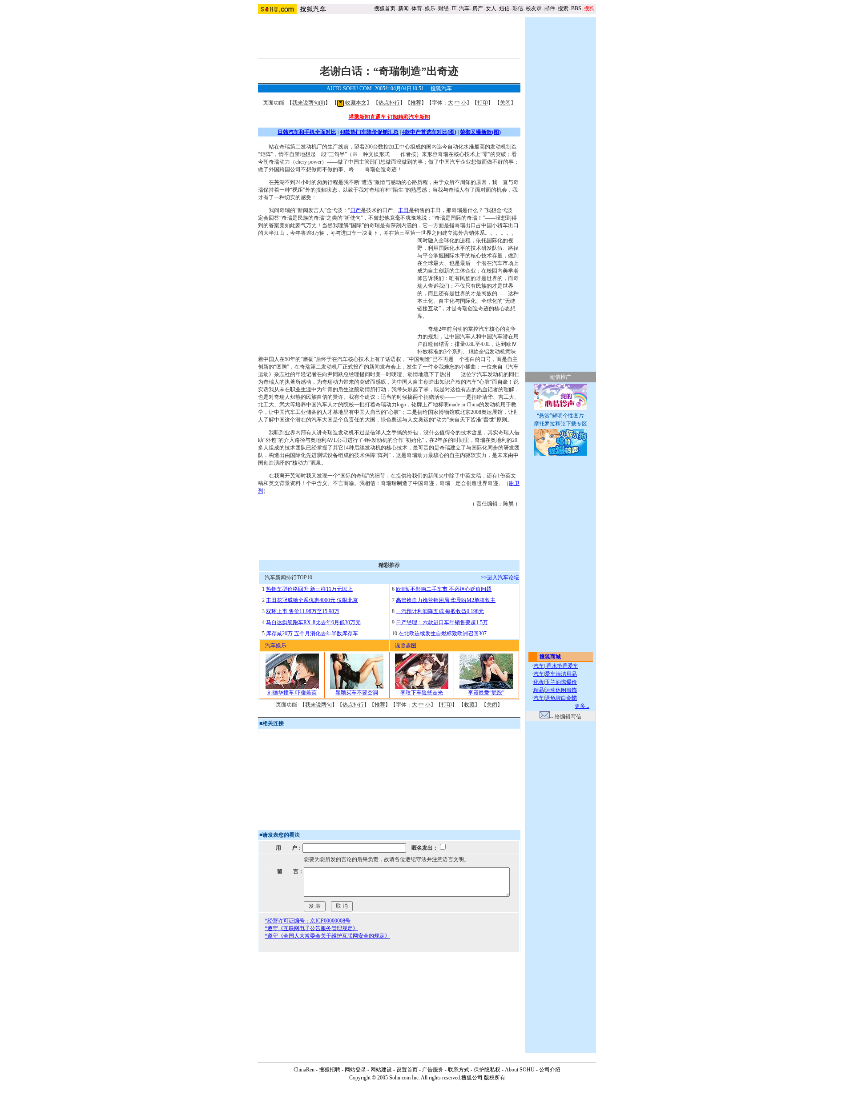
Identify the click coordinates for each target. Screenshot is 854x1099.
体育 (416, 8)
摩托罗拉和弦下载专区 (560, 424)
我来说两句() (308, 103)
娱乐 (430, 8)
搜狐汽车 (441, 88)
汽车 (464, 8)
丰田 (403, 210)
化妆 (538, 682)
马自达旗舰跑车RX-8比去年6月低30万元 (313, 622)
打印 (482, 103)
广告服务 (432, 1070)
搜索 (563, 8)
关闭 (505, 103)
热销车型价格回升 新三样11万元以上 (309, 589)
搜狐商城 (550, 657)
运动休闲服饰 (561, 690)
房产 (477, 8)
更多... (582, 706)
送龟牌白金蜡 (561, 698)
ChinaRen (304, 1070)
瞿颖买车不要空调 (356, 693)
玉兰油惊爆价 (561, 682)
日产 (355, 210)
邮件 (549, 8)
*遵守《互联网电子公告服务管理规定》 (311, 928)
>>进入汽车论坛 (500, 577)
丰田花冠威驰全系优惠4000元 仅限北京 (312, 600)
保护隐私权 (487, 1070)
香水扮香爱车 (561, 666)
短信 (504, 8)
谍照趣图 (405, 645)
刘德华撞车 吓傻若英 (292, 693)
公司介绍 (549, 1070)
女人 (491, 8)
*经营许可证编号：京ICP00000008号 (307, 921)
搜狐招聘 (329, 1070)
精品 (538, 690)
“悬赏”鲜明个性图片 (560, 416)
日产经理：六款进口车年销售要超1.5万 (442, 622)
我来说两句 (318, 705)
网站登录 (355, 1070)
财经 (443, 8)
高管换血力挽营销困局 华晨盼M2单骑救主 (445, 600)
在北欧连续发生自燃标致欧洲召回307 (443, 633)
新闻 (403, 8)
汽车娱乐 (275, 645)
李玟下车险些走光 (421, 693)
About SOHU (520, 1070)
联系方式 (458, 1070)
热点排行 (389, 103)
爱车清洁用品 (561, 674)
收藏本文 (355, 103)
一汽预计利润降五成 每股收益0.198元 (440, 611)
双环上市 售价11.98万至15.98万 (302, 611)
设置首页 (407, 1070)
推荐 (416, 103)
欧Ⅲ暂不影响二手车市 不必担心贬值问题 (443, 589)
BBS (576, 8)
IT (453, 8)
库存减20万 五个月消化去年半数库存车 (312, 633)
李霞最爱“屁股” (486, 693)
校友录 (534, 8)
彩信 (517, 8)
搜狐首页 (384, 8)
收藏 (469, 705)
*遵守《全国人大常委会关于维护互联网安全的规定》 (327, 936)
